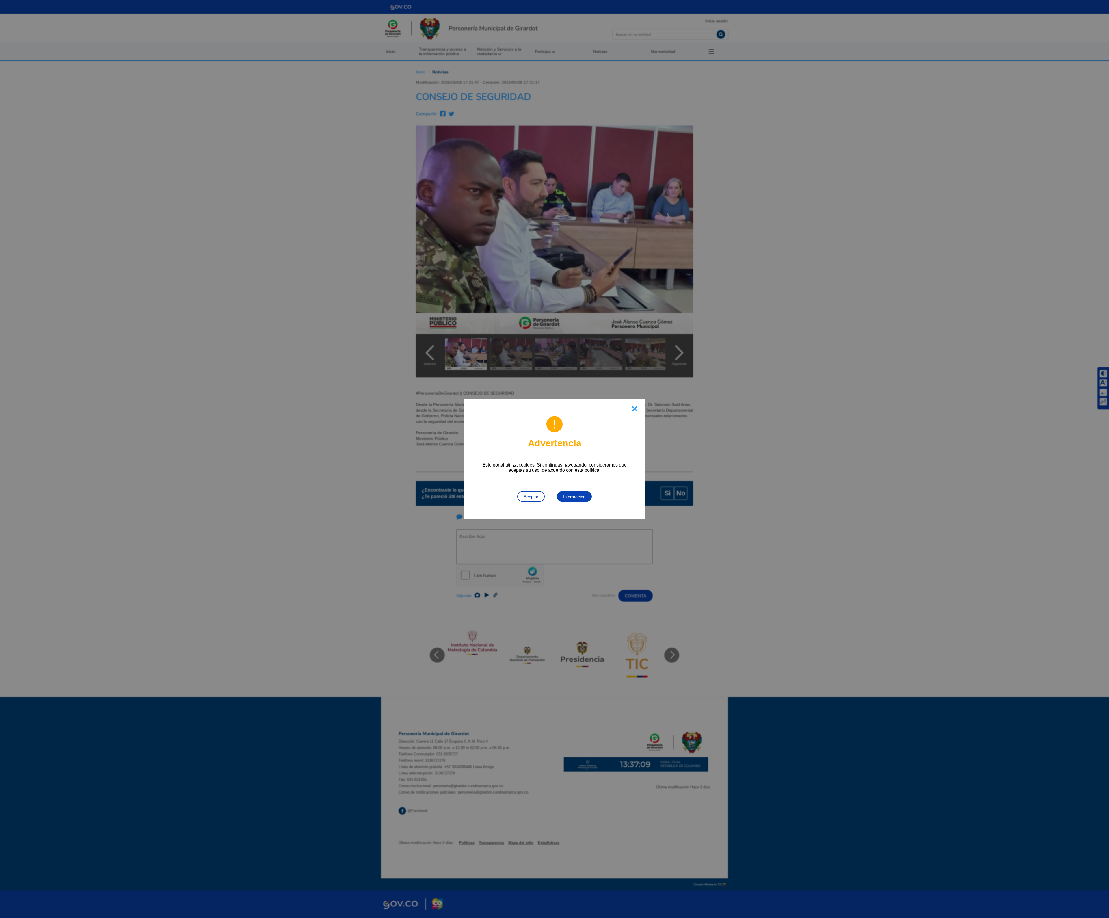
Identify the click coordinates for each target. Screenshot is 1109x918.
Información (574, 496)
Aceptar (531, 496)
